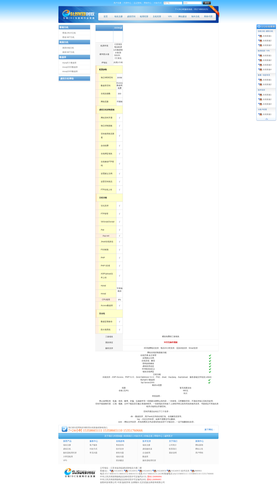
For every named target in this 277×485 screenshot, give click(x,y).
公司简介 (173, 445)
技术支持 (120, 449)
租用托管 (144, 16)
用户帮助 (199, 453)
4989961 (198, 471)
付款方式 (158, 3)
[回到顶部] (266, 120)
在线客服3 (267, 45)
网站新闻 (199, 445)
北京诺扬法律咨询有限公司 (152, 482)
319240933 (147, 471)
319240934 (161, 471)
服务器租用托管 (70, 453)
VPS (170, 16)
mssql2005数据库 (70, 71)
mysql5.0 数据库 (69, 63)
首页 (106, 16)
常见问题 (93, 453)
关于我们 (108, 436)
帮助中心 (148, 3)
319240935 (175, 471)
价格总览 (148, 436)
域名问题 (120, 456)
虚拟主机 (67, 449)
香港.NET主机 (68, 37)
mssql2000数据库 (70, 67)
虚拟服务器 (147, 449)
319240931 (118, 471)
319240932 (133, 471)
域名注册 (118, 16)
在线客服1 (267, 36)
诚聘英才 (168, 436)
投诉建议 (120, 460)
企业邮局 (146, 453)
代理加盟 (118, 436)
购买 (185, 393)
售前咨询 (120, 445)
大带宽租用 (68, 456)
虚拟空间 (131, 16)
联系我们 (128, 436)
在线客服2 (267, 40)
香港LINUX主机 (69, 33)
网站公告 (199, 449)
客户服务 (93, 445)
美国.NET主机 (68, 52)
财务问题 (120, 453)
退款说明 (173, 453)
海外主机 (195, 16)
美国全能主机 (68, 48)
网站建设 (182, 16)
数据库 (145, 456)
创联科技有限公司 (108, 482)
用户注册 (118, 3)
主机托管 (157, 16)
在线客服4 (267, 69)
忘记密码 (138, 3)
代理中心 (128, 3)
